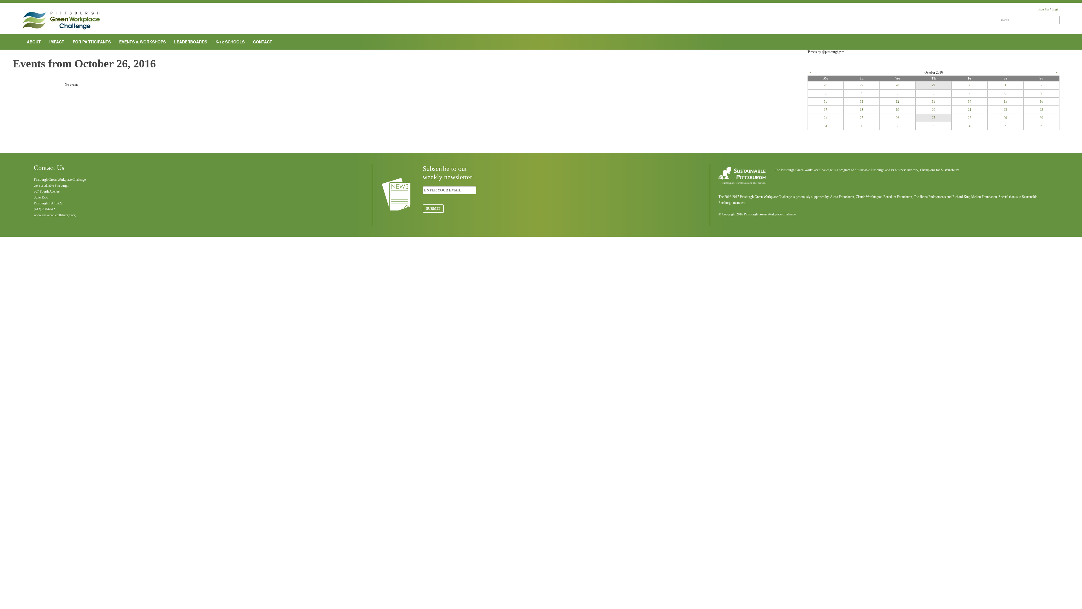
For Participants (92, 42)
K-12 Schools (230, 42)
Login (1055, 9)
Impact (56, 42)
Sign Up (1043, 9)
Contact (262, 42)
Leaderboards (190, 42)
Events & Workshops (142, 42)
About (34, 42)
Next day (767, 81)
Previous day (42, 81)
